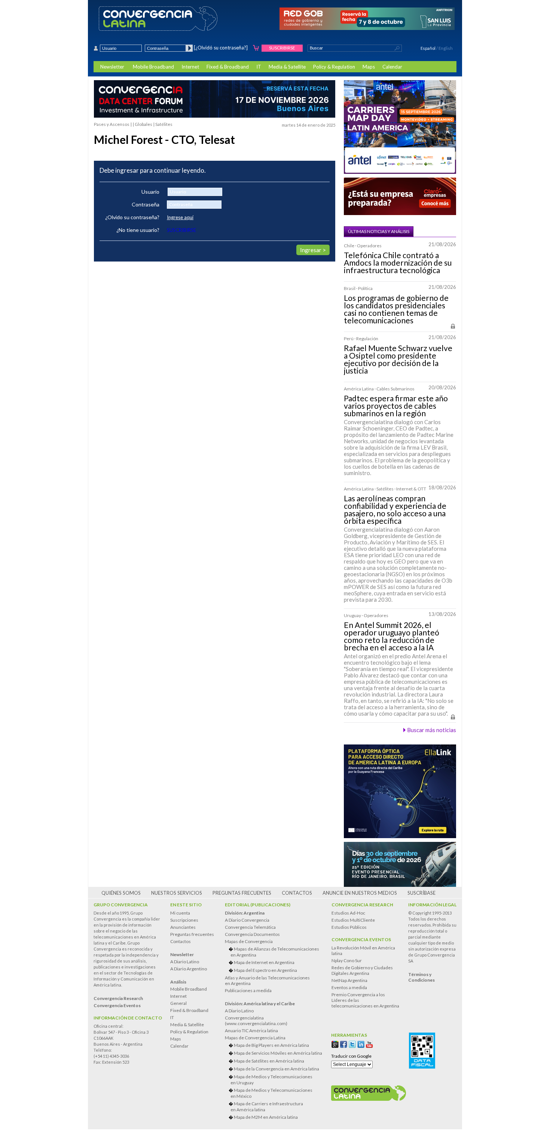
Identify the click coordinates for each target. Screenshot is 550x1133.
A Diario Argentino (188, 969)
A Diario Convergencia (247, 920)
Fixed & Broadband (228, 67)
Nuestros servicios (176, 893)
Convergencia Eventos (361, 939)
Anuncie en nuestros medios (360, 893)
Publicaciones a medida (248, 990)
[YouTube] (369, 1044)
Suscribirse (282, 48)
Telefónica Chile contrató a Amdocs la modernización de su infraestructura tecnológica (398, 262)
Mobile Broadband (153, 67)
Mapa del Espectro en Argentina (265, 970)
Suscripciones (184, 920)
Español (428, 48)
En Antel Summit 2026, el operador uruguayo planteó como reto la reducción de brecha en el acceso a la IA (391, 636)
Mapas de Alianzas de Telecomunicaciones (274, 952)
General (178, 1003)
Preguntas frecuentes (242, 893)
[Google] (335, 1044)
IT (258, 67)
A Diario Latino (184, 961)
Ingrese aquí (180, 217)
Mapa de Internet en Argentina (264, 962)
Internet (190, 67)
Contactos (297, 893)
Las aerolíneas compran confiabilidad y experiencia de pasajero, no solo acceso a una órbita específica (395, 510)
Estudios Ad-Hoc (348, 913)
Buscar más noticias (431, 729)
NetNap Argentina (349, 980)
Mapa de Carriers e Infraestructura (266, 1106)
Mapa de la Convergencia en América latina (276, 1069)
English (446, 48)
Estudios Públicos (349, 927)
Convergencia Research (362, 904)
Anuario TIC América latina (251, 1030)
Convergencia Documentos (252, 934)
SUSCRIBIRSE (181, 230)
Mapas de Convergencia (249, 941)
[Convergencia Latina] (171, 19)
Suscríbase (421, 893)
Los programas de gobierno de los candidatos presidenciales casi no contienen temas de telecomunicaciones (396, 309)
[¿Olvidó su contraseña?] (221, 48)
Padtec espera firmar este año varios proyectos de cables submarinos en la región (396, 406)
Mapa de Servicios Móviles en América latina (278, 1053)
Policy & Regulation (334, 67)
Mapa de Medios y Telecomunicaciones (271, 1079)
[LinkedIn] (361, 1044)
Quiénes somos (121, 893)
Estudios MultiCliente (353, 920)
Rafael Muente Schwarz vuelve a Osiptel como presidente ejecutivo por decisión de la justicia (398, 359)
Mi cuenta (180, 913)
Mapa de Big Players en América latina (271, 1045)
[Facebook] (344, 1044)
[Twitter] (352, 1044)
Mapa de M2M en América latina (266, 1117)
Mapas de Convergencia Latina (255, 1037)
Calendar (392, 67)
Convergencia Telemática (250, 927)
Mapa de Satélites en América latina (269, 1061)
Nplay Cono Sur (346, 960)
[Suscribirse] (256, 48)
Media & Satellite (287, 67)
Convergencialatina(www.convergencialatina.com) (256, 1020)
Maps (369, 67)
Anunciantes (183, 927)
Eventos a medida (349, 987)
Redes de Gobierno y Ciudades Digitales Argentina (362, 970)
